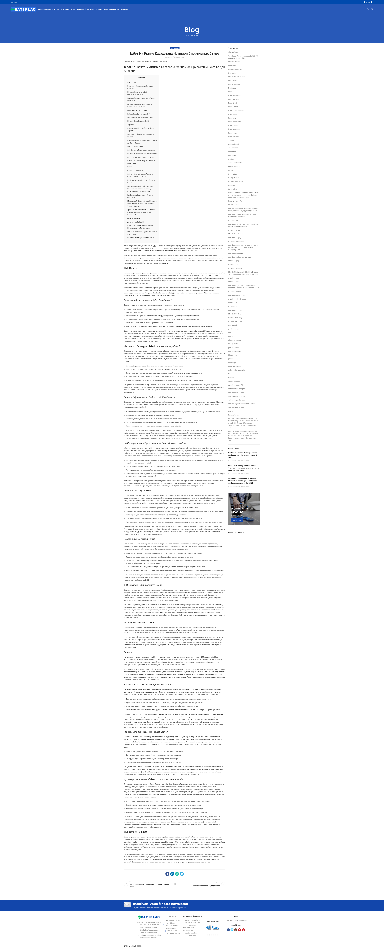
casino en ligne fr (235, 163)
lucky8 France (233, 205)
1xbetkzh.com (170, 295)
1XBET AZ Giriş (233, 99)
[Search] (368, 9)
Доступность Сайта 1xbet (136, 222)
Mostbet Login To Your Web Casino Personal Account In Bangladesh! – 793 (243, 286)
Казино (130, 167)
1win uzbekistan (234, 84)
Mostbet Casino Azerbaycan (239, 257)
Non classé (194, 36)
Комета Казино (233, 415)
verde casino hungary (236, 389)
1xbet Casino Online (236, 110)
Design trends (233, 178)
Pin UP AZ (232, 336)
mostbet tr (232, 303)
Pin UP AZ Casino (234, 340)
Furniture (231, 185)
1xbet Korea (233, 125)
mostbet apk (233, 220)
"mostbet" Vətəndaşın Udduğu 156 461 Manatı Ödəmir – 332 (243, 57)
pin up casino (233, 348)
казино (230, 411)
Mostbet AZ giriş (234, 238)
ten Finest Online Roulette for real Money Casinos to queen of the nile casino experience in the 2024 (242, 480)
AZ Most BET (233, 148)
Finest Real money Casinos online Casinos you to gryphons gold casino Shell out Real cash (243, 468)
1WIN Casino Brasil (235, 69)
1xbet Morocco (234, 129)
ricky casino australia (236, 370)
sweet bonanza (234, 381)
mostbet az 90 (234, 230)
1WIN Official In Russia (236, 77)
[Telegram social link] (371, 2)
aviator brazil (233, 144)
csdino (230, 170)
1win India (232, 73)
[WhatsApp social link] (369, 2)
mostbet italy (233, 278)
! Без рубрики (233, 52)
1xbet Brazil (232, 103)
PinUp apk (232, 362)
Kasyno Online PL (235, 201)
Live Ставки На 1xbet (135, 146)
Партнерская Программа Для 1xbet (140, 157)
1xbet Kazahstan (234, 122)
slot (229, 374)
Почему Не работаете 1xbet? (138, 121)
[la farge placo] (212, 927)
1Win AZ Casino (234, 62)
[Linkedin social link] (367, 2)
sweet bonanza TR (235, 385)
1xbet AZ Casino (234, 96)
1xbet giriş (232, 118)
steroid (231, 377)
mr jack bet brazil (235, 321)
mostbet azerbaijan (236, 241)
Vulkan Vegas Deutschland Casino (241, 404)
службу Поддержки (134, 218)
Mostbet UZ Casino (235, 310)
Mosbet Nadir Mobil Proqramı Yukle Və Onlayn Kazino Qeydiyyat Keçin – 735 (243, 209)
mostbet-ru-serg (235, 318)
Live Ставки (131, 82)
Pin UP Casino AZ (234, 351)
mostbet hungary (235, 268)
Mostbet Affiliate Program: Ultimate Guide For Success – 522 (242, 215)
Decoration (232, 174)
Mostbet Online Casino (237, 295)
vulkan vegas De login (236, 400)
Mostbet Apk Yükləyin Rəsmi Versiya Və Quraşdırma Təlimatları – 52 (243, 225)
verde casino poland (236, 392)
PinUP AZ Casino (234, 366)
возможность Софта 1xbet (137, 110)
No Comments (246, 460)
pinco (230, 359)
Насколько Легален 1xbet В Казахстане (142, 154)
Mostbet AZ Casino (235, 234)
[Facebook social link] (364, 2)
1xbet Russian (233, 137)
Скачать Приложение (135, 170)
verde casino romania (236, 396)
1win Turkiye (233, 81)
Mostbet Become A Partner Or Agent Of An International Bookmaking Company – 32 (243, 247)
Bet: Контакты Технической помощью (141, 150)
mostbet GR (233, 265)
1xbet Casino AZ (234, 107)
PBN (229, 333)
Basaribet (232, 155)
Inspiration (232, 189)
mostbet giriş (233, 261)
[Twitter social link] (232, 929)
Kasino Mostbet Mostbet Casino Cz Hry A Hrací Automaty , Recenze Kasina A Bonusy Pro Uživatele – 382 (243, 195)
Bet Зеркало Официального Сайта (140, 117)
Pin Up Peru (232, 355)
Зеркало (130, 125)
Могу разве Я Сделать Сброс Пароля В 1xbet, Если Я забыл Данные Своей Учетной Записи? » (142, 203)
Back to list (174, 884)
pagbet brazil (233, 329)
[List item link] (192, 920)
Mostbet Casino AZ (235, 253)
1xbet (230, 92)
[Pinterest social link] (243, 929)
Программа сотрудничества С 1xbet (140, 238)
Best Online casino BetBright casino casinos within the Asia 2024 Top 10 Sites (242, 455)
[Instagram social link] (235, 929)
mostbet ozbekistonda (237, 299)
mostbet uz (232, 306)
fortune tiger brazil (235, 182)
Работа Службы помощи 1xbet (138, 114)
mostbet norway (235, 291)
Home (187, 36)
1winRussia (232, 88)
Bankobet (232, 152)
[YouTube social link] (239, 929)
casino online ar (234, 167)
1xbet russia (232, 133)
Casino (231, 159)
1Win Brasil (232, 66)
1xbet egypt (233, 114)
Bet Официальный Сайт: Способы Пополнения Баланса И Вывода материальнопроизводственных (140, 189)
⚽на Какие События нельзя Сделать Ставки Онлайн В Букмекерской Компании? (141, 212)
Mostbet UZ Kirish (235, 314)
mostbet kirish (234, 282)
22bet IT (231, 140)
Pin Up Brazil (233, 344)
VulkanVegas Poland (236, 407)
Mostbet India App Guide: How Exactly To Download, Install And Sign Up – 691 (243, 273)
